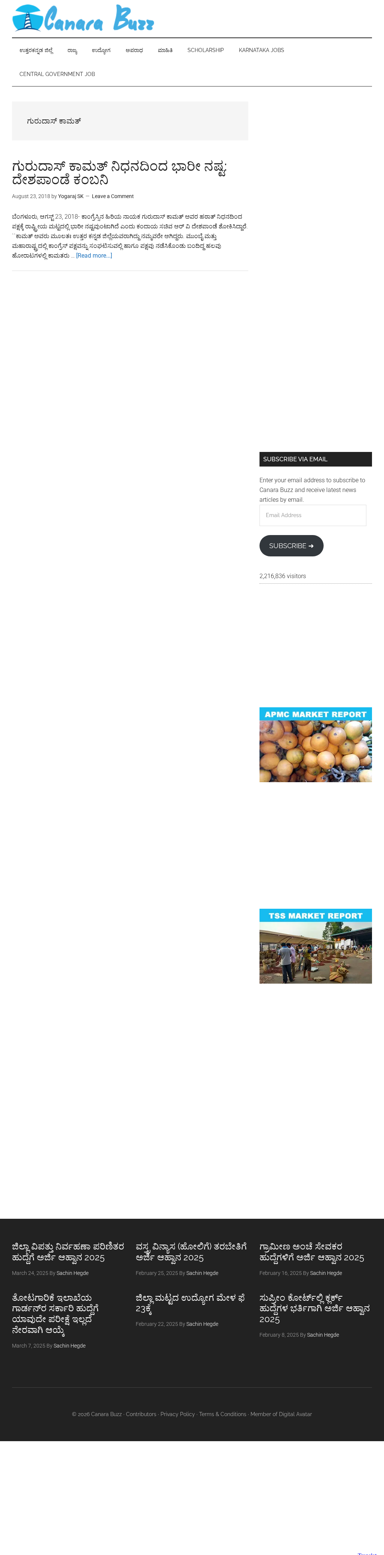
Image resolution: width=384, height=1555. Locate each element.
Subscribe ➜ (291, 546)
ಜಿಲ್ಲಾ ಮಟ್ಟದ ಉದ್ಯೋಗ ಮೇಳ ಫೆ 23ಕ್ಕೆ (190, 1303)
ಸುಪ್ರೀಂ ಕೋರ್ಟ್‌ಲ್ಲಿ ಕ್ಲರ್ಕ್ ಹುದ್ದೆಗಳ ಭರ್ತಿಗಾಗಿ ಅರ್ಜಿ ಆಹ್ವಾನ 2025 (315, 1308)
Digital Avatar (295, 1414)
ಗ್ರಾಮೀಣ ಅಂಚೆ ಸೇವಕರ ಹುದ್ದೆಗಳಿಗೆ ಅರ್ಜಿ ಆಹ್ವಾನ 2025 (312, 1252)
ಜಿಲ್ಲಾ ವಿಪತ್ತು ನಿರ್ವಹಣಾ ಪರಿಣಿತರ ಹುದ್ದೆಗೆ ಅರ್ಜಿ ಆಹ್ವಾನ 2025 (68, 1252)
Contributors (141, 1414)
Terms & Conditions (222, 1414)
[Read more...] (94, 255)
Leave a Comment (113, 196)
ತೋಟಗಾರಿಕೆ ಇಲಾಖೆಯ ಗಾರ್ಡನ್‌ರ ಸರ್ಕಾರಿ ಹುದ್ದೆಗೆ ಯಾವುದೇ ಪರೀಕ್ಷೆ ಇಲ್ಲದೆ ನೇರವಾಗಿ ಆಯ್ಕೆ (55, 1313)
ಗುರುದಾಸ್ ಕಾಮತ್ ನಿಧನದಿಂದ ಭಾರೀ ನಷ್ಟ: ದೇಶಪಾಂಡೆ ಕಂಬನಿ (119, 172)
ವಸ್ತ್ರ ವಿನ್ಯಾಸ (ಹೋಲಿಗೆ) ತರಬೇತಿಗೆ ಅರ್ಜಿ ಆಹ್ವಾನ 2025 (191, 1252)
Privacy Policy (177, 1414)
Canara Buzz (83, 19)
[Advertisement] (316, 148)
